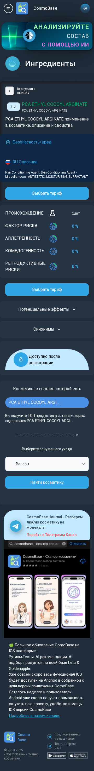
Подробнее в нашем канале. (34, 715)
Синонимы (43, 329)
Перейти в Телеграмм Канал (52, 535)
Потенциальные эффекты (43, 309)
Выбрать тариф (47, 193)
